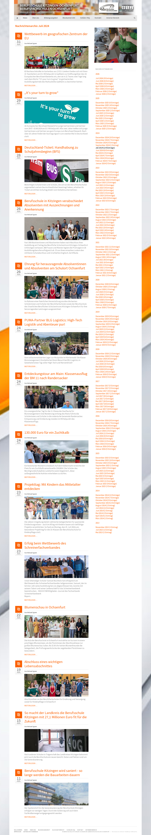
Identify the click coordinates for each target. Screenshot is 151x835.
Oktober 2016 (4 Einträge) (106, 425)
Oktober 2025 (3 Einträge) (106, 108)
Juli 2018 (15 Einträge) (105, 361)
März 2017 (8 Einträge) (105, 406)
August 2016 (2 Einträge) (106, 430)
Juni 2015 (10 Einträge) (105, 473)
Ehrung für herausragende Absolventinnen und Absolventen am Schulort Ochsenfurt (55, 266)
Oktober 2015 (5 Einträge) (106, 463)
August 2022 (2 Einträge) (106, 220)
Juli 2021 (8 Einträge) (104, 259)
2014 (97, 490)
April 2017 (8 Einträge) (105, 404)
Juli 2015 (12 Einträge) (105, 470)
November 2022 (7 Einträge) (107, 212)
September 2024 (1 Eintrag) (107, 145)
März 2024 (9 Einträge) (105, 158)
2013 (97, 523)
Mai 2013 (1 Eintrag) (104, 532)
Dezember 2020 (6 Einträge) (107, 284)
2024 (97, 133)
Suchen (134, 18)
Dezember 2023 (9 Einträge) (107, 172)
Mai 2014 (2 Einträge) (104, 513)
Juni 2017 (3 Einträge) (105, 398)
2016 (97, 416)
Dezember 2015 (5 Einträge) (107, 457)
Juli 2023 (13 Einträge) (105, 185)
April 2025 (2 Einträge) (105, 121)
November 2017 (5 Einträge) (107, 388)
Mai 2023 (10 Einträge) (105, 190)
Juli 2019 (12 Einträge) (105, 329)
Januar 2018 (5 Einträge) (106, 377)
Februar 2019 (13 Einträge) (107, 342)
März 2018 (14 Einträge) (105, 371)
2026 (97, 74)
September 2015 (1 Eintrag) (107, 465)
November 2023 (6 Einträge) (107, 174)
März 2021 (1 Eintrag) (104, 270)
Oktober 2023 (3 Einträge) (106, 177)
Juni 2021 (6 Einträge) (105, 262)
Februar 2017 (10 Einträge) (107, 409)
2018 (97, 349)
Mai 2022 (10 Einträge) (105, 227)
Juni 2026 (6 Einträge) (105, 81)
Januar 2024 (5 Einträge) (106, 163)
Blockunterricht (69, 18)
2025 (97, 98)
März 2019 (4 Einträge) (105, 339)
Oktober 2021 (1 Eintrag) (106, 252)
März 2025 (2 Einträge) (105, 123)
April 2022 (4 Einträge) (105, 230)
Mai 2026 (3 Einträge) (104, 83)
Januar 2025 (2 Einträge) (106, 128)
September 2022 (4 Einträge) (108, 217)
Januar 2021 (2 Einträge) (106, 275)
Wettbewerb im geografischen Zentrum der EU (56, 36)
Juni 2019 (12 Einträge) (105, 331)
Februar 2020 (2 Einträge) (106, 305)
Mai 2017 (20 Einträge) (105, 401)
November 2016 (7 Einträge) (107, 423)
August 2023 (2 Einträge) (106, 182)
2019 (97, 312)
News (25, 18)
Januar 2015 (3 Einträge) (106, 486)
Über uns (35, 18)
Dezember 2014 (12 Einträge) (108, 495)
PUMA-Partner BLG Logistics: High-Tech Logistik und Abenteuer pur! (53, 322)
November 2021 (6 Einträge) (107, 249)
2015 (97, 453)
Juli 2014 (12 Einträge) (105, 508)
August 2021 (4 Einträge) (106, 257)
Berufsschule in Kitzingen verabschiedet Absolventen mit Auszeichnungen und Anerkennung (53, 205)
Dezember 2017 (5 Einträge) (107, 385)
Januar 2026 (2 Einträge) (106, 94)
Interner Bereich (112, 18)
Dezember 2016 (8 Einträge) (107, 420)
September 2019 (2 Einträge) (108, 324)
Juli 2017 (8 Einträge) (104, 396)
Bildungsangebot (51, 18)
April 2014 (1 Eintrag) (104, 515)
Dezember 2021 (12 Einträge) (108, 246)
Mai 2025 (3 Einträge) (104, 118)
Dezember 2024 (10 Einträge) (108, 137)
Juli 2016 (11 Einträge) (105, 433)
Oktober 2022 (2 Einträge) (106, 214)
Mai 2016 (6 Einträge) (104, 438)
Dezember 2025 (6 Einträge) (107, 102)
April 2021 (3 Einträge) (105, 267)
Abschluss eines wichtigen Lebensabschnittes (43, 663)
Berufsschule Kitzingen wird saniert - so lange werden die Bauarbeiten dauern (53, 772)
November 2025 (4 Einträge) (107, 105)
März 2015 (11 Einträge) (105, 481)
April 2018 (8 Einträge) (105, 369)
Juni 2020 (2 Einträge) (105, 294)
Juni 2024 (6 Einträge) (105, 150)
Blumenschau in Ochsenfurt (44, 607)
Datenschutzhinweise (30, 832)
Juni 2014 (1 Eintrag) (104, 510)
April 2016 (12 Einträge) (105, 441)
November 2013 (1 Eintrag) (107, 527)
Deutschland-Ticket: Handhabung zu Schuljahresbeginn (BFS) (51, 149)
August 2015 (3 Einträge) (106, 468)
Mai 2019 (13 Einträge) (105, 334)
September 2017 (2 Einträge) (108, 393)
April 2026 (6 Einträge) (105, 86)
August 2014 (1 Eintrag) (105, 505)
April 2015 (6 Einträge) (105, 478)
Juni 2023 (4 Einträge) (105, 187)
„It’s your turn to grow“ (41, 92)
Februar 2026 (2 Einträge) (106, 91)
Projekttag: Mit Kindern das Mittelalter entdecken (52, 486)
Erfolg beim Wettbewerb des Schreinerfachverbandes (45, 545)
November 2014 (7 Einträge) (107, 497)
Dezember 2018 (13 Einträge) (108, 353)
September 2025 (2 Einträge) (108, 110)
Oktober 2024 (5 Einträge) (106, 142)
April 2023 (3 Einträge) (105, 193)
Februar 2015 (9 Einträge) (106, 483)
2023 (97, 167)
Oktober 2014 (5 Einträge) (106, 500)
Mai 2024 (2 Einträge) (104, 153)
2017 (97, 381)
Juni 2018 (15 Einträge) (105, 364)
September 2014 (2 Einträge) (108, 503)
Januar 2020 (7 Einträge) (106, 307)
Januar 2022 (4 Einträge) (106, 238)
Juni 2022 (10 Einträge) (105, 225)
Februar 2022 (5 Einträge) (106, 235)
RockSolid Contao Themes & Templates (124, 832)
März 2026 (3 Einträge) (105, 88)
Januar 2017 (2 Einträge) (106, 411)
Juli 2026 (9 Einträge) (104, 78)
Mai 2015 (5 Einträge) (104, 476)
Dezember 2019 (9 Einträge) (107, 316)
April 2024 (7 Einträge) (105, 155)
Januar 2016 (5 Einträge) (106, 449)
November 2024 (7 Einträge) (107, 140)
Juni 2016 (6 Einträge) (105, 436)
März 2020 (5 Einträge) (105, 302)
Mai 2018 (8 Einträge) (104, 366)
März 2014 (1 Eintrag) (104, 518)
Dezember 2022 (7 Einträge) (107, 209)
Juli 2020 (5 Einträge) (104, 292)
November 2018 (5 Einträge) (107, 356)
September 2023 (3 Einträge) (108, 180)
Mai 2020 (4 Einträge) (104, 297)
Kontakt (98, 18)
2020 (97, 279)
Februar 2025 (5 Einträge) (106, 126)
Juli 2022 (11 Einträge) (105, 222)
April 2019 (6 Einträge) (105, 337)
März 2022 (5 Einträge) (105, 233)
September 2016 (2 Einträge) (108, 428)
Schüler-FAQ (85, 18)
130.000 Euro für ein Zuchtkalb (46, 432)
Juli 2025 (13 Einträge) (105, 113)
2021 (97, 242)
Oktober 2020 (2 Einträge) (106, 286)
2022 (97, 205)
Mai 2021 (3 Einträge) (104, 265)
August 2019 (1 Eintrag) (105, 326)
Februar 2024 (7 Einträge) (106, 161)
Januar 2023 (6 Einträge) (106, 200)
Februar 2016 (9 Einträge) (106, 446)
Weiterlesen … (30, 85)
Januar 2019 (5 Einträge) (106, 345)
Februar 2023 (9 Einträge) (106, 198)
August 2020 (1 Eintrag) (105, 289)
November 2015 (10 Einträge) (108, 460)
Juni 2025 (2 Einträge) (105, 115)
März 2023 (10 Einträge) (105, 195)
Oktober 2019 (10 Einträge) (107, 321)
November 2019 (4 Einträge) (107, 319)
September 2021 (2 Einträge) (108, 254)
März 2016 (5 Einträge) (105, 444)
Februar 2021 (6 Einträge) (106, 272)
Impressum (17, 832)
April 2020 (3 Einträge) (105, 299)
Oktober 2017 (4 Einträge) (106, 391)
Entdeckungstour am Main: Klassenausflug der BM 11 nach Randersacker (55, 375)
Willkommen (17, 18)
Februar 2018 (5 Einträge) (106, 374)
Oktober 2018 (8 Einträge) (106, 358)
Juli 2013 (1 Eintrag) (104, 529)
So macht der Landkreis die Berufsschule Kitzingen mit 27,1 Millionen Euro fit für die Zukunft (55, 716)
